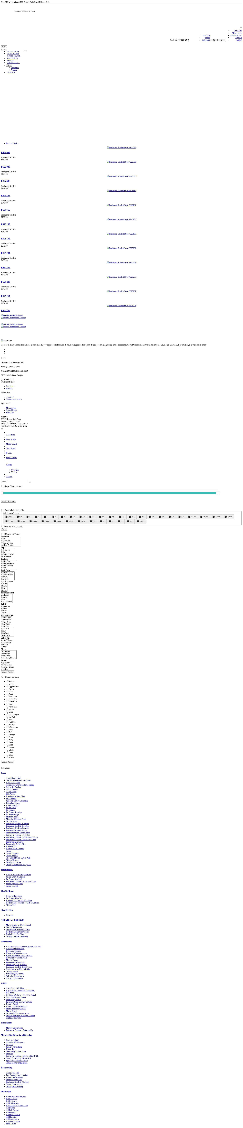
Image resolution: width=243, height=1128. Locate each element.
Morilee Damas (12, 960)
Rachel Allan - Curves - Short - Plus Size (22, 903)
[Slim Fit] (7, 647)
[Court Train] (6, 624)
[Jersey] (5, 613)
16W (205, 516)
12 (83, 516)
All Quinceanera (12, 1119)
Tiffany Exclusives (13, 862)
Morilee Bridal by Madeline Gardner (20, 1015)
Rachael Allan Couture (15, 849)
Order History (11, 410)
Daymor (9, 1044)
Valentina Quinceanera (15, 976)
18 (113, 516)
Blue (11, 704)
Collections (10, 435)
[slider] (218, 493)
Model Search (11, 444)
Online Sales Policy (14, 399)
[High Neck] (7, 633)
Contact (9, 477)
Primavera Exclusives (14, 842)
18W (217, 516)
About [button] (9, 465)
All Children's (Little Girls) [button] (12, 920)
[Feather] (5, 611)
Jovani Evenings (12, 805)
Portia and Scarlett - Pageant (17, 828)
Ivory (11, 740)
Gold (11, 745)
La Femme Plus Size (14, 898)
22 (133, 516)
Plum (11, 730)
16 (103, 516)
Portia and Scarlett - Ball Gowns (19, 967)
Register (238, 37)
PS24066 (5, 152)
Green (11, 689)
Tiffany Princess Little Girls (17, 936)
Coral (11, 737)
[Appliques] (7, 595)
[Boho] (8, 552)
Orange (12, 735)
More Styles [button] (6, 1091)
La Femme (10, 810)
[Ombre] (4, 590)
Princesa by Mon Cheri (15, 962)
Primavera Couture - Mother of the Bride (22, 1056)
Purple (11, 709)
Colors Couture (12, 789)
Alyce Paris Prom (13, 782)
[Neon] (4, 588)
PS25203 (5, 267)
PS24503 (5, 181)
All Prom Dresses (13, 1115)
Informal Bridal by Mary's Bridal (19, 1002)
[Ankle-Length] (6, 618)
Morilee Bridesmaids (14, 1028)
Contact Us (10, 386)
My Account (237, 33)
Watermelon (13, 727)
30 (172, 516)
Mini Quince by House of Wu (18, 929)
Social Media (11, 457)
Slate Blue (13, 702)
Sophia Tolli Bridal (13, 1018)
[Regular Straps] (7, 665)
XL (130, 521)
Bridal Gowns (11, 1099)
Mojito (11, 684)
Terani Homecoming (14, 1084)
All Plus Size (11, 1117)
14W (193, 516)
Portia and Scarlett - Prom (16, 830)
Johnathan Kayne (13, 803)
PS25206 (5, 282)
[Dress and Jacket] (8, 554)
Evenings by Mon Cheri (15, 796)
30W (58, 521)
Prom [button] (3, 773)
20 (123, 516)
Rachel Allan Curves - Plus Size (19, 900)
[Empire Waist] (7, 642)
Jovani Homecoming (14, 1077)
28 (162, 516)
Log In (239, 40)
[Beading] (7, 597)
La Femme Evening (14, 812)
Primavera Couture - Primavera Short (21, 881)
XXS (82, 521)
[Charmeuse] (5, 606)
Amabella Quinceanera (15, 949)
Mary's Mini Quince (14, 927)
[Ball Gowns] (8, 550)
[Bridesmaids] (11, 541)
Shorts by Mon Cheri (14, 884)
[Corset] (9, 568)
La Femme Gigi (12, 814)
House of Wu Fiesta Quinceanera (19, 955)
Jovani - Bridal (12, 1004)
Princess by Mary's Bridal (16, 965)
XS (93, 521)
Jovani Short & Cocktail (15, 877)
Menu (4, 47)
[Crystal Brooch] (7, 602)
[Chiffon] (5, 609)
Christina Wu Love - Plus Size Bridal (21, 995)
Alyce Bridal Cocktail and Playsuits (20, 990)
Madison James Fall (14, 1080)
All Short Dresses (13, 1121)
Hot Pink (12, 722)
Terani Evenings (12, 853)
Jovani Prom (11, 808)
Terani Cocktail (12, 886)
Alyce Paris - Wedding (15, 988)
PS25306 (5, 310)
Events (9, 453)
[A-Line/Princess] (7, 640)
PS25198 (5, 238)
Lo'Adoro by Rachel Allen (16, 958)
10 (73, 516)
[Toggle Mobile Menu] (2, 428)
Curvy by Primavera (14, 896)
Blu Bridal (10, 993)
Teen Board (10, 448)
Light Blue (13, 699)
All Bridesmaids (12, 1103)
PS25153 (5, 195)
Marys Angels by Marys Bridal (18, 925)
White (11, 757)
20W (229, 516)
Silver (11, 755)
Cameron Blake (12, 1040)
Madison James (12, 817)
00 (20, 516)
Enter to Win (11, 439)
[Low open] (7, 579)
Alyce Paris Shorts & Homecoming (20, 785)
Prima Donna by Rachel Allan (18, 833)
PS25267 (5, 296)
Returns (9, 388)
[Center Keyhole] (9, 566)
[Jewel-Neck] (7, 635)
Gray (11, 752)
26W (34, 521)
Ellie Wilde (10, 794)
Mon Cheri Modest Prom (16, 819)
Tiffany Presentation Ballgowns (18, 865)
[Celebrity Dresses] (9, 563)
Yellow (11, 681)
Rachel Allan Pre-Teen (15, 934)
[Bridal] (11, 539)
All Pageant (10, 1112)
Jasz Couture (11, 798)
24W (22, 521)
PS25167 (5, 210)
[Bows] (7, 599)
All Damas (10, 1108)
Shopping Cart (236, 35)
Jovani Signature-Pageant (16, 1096)
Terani (8, 851)
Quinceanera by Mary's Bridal (18, 969)
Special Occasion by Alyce (17, 1060)
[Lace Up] (7, 577)
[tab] (124, 465)
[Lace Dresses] (8, 556)
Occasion (10, 915)
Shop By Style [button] (7, 910)
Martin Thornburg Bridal (16, 1009)
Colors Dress (11, 792)
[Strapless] (7, 669)
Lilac (11, 712)
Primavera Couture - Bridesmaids (19, 1030)
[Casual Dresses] (11, 543)
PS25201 (5, 253)
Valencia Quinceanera (15, 974)
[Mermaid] (7, 645)
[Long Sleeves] (8, 656)
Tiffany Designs (12, 860)
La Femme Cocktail (14, 879)
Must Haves (11, 1124)
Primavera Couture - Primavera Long (21, 839)
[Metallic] (4, 586)
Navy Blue (13, 707)
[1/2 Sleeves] (8, 651)
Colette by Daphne (13, 787)
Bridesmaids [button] (6, 1023)
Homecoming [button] (6, 1068)
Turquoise (13, 697)
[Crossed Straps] (7, 575)
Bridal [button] (3, 983)
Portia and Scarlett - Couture (17, 824)
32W (70, 521)
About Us (10, 397)
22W (10, 521)
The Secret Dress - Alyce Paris (18, 780)
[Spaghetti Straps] (7, 667)
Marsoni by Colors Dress (16, 1051)
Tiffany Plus (11, 905)
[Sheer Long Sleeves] (8, 658)
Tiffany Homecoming (14, 1086)
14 (93, 516)
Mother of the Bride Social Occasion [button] (16, 1035)
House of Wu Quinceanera (16, 953)
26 (152, 516)
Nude (11, 742)
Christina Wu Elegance (15, 1042)
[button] (13, 63)
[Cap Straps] (7, 663)
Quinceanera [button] (6, 941)
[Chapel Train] (6, 622)
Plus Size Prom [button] (7, 891)
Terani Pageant (12, 855)
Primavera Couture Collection (18, 835)
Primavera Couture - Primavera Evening (22, 837)
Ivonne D (10, 1049)
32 (182, 516)
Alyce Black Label (13, 778)
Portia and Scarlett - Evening (17, 826)
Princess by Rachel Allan (16, 844)
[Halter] (7, 631)
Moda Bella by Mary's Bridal (17, 1013)
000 (10, 516)
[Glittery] (4, 584)
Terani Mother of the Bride (16, 1063)
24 (142, 516)
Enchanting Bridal (13, 1000)
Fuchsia (12, 724)
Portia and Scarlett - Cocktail (17, 1082)
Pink (10, 719)
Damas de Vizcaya (13, 951)
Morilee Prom (11, 821)
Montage (9, 1054)
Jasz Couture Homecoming (17, 1075)
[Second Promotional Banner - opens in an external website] (13, 327)
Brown (11, 747)
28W (46, 521)
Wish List (238, 31)
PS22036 (5, 166)
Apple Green (14, 686)
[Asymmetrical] (6, 620)
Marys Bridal (11, 1011)
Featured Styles (12, 143)
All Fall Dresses (12, 1110)
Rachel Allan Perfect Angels (17, 932)
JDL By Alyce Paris (14, 1047)
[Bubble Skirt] (9, 561)
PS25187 (5, 224)
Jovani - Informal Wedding (16, 1006)
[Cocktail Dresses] (11, 545)
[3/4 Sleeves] (8, 654)
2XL (142, 521)
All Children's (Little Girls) (17, 1105)
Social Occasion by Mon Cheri (18, 1058)
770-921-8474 (183, 40)
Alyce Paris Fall (12, 1073)
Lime (11, 692)
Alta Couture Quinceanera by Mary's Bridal (23, 946)
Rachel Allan (11, 846)
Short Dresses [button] (7, 870)
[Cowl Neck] (7, 629)
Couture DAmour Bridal (16, 997)
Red (10, 732)
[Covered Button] (7, 573)
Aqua (11, 694)
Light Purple (14, 714)
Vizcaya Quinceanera (14, 978)
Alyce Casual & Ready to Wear (18, 874)
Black (11, 750)
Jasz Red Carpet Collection (17, 801)
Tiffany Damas (12, 971)
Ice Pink (12, 717)
